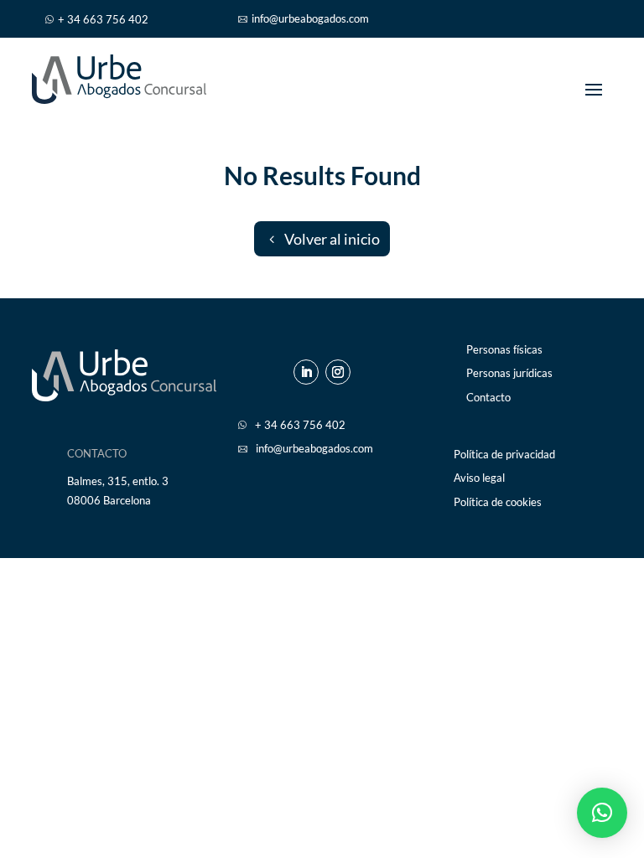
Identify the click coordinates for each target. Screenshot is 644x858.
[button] (602, 813)
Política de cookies (498, 502)
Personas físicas (504, 350)
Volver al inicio (332, 239)
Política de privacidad (504, 454)
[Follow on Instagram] (338, 372)
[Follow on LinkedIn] (306, 372)
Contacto (488, 397)
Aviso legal (479, 478)
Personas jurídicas (509, 373)
